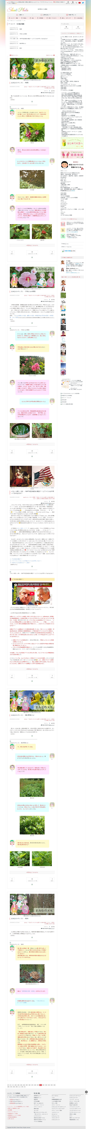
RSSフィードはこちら (66, 246)
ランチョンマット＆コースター (58, 1108)
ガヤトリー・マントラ (66, 75)
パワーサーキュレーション (75, 1110)
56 (8, 1086)
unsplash (40, 487)
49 (37, 1085)
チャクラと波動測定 (66, 74)
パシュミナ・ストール (74, 1099)
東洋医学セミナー (79, 263)
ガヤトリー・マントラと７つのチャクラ (71, 117)
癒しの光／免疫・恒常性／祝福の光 (70, 81)
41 (15, 1085)
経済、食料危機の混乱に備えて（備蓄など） (72, 189)
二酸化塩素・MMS (65, 184)
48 (35, 1085)
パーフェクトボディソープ (75, 1108)
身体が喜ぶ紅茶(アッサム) (39, 1117)
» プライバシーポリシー (12, 1111)
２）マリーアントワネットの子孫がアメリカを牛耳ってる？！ (26, 560)
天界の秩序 (63, 88)
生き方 (50, 87)
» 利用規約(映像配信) (12, 1117)
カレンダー (36, 1110)
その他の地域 (43, 86)
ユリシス (63, 212)
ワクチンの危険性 (65, 196)
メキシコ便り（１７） (22, 528)
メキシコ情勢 (32, 497)
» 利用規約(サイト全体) (12, 1113)
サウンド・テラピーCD (74, 1101)
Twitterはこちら (65, 243)
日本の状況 (63, 193)
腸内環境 (63, 183)
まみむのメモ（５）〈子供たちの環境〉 (19, 33)
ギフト (71, 1115)
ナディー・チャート (38, 1106)
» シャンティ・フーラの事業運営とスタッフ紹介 (18, 1106)
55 (54, 1085)
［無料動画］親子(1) (66, 69)
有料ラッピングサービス (75, 1117)
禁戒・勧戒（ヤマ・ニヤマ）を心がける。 (71, 60)
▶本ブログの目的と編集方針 (72, 231)
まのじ (62, 200)
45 (26, 1085)
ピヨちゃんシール (55, 1115)
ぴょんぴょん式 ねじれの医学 (76, 381)
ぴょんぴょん (64, 203)
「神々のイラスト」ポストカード (41, 1114)
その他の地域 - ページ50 (20, 20)
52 (46, 1085)
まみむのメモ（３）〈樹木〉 (16, 48)
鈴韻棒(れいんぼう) (73, 1103)
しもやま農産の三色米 (56, 1101)
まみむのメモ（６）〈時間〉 (16, 29)
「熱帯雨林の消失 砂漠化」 (28, 991)
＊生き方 (30, 86)
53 (48, 1085)
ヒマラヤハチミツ (37, 1115)
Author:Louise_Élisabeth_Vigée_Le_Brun (23, 487)
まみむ (25, 86)
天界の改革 (63, 87)
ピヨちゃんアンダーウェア (75, 1095)
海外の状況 (63, 194)
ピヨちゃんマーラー (74, 1097)
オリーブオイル (55, 1095)
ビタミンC (63, 178)
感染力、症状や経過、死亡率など (69, 174)
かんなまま (63, 205)
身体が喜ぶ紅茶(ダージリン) (40, 1119)
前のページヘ (14, 55)
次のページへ (49, 55)
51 (43, 1085)
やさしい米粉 (54, 1103)
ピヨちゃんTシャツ (56, 1119)
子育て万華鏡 (73, 389)
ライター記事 (64, 199)
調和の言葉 (36, 1108)
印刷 (54, 90)
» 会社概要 (9, 1110)
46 (29, 1085)
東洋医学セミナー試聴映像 (68, 115)
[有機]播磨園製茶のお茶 (57, 1099)
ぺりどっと (63, 202)
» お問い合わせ (10, 1118)
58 (13, 1086)
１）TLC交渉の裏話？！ (16, 559)
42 (18, 1085)
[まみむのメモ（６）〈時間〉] (32, 68)
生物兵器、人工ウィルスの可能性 (69, 197)
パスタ (53, 1097)
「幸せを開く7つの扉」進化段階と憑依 (71, 127)
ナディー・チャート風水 (57, 1110)
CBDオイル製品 (73, 1114)
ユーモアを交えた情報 (66, 215)
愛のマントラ (64, 77)
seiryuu (62, 206)
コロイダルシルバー (66, 181)
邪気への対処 (64, 82)
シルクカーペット (55, 1112)
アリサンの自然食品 (38, 1121)
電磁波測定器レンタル (74, 1119)
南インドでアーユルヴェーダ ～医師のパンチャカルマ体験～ (75, 385)
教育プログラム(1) (68, 122)
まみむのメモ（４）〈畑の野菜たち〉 (18, 43)
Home (8, 20)
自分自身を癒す (65, 121)
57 (11, 1086)
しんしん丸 (63, 207)
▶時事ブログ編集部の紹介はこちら (73, 272)
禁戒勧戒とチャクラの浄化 (68, 125)
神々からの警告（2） (66, 118)
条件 (71, 237)
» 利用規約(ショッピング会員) (14, 1115)
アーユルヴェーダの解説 (67, 90)
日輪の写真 (63, 78)
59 (16, 1086)
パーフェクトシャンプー (75, 1106)
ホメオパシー (64, 186)
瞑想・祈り (63, 180)
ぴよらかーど (54, 1114)
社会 (54, 87)
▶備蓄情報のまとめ (66, 190)
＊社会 (37, 497)
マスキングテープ (55, 1117)
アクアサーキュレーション (75, 1112)
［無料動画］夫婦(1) (66, 68)
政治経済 (46, 498)
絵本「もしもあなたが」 (39, 1103)
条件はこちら (51, 92)
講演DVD (36, 1099)
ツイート (46, 90)
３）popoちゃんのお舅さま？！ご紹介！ (20, 562)
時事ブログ (13, 20)
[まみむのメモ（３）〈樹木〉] (32, 904)
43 (21, 1085)
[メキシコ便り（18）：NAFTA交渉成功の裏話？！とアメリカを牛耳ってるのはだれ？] (32, 476)
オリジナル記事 (35, 86)
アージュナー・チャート (39, 1104)
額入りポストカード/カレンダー (40, 1112)
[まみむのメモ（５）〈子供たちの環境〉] (32, 277)
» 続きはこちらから (32, 245)
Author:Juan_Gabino (47, 487)
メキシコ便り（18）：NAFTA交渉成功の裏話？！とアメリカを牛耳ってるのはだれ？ (29, 38)
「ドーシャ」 (69, 84)
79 (22, 1086)
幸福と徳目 (64, 124)
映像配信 (68, 264)
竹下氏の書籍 (36, 1101)
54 (51, 1085)
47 (32, 1085)
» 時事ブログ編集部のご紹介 (13, 1108)
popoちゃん (26, 497)
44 (23, 1085)
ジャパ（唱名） (65, 80)
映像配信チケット (37, 1097)
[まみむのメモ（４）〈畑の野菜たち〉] (32, 701)
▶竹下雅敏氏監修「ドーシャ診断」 (70, 187)
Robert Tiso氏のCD (73, 1104)
